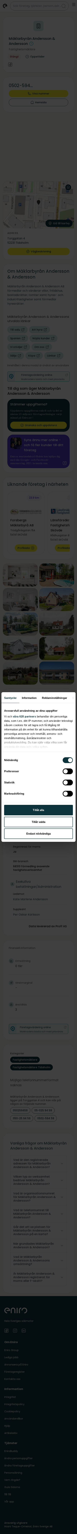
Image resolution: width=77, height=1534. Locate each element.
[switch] (68, 771)
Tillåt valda (38, 821)
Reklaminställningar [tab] (54, 697)
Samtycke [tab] (10, 697)
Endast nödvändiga (38, 833)
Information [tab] (29, 697)
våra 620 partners (24, 716)
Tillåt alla (38, 810)
